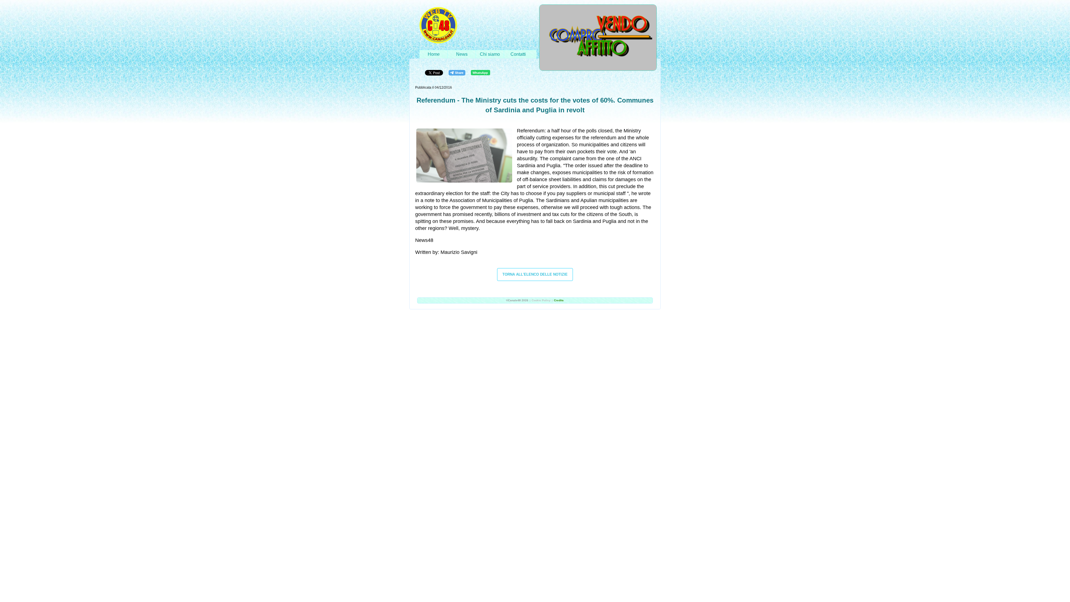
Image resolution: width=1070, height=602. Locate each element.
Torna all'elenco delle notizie (535, 274)
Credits (559, 300)
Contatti (518, 54)
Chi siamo (490, 54)
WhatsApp (480, 72)
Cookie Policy (541, 300)
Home (434, 54)
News (462, 54)
